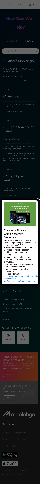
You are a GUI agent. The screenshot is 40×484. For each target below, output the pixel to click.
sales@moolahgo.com (25, 281)
